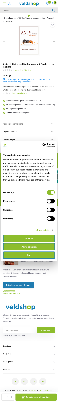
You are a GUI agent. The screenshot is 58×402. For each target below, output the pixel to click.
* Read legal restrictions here (14, 335)
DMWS (33, 390)
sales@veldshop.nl (11, 293)
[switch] (51, 201)
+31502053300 (9, 291)
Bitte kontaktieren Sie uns (18, 285)
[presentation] (4, 41)
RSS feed (49, 390)
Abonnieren (46, 330)
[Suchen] (53, 10)
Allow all (29, 238)
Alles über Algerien (23, 70)
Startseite (9, 21)
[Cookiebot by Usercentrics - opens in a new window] (42, 145)
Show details (42, 230)
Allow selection (29, 247)
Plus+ (41, 390)
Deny (29, 255)
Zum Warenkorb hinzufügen (38, 397)
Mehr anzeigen (19, 93)
